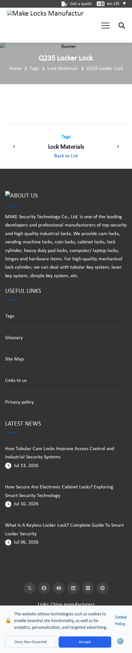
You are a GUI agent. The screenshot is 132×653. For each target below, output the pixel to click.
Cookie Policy (121, 621)
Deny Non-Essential (30, 642)
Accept (85, 642)
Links (43, 604)
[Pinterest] (102, 588)
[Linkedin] (73, 588)
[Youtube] (59, 588)
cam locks (108, 233)
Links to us (16, 380)
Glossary (14, 337)
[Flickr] (88, 588)
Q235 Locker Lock (105, 68)
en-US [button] (117, 3)
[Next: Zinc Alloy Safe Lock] (118, 146)
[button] (105, 25)
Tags (34, 68)
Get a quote (81, 4)
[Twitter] (30, 588)
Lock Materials (62, 68)
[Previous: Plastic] (14, 146)
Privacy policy (19, 402)
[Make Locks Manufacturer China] (45, 25)
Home (15, 68)
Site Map (14, 359)
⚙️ (120, 642)
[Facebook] (44, 588)
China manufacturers (73, 604)
